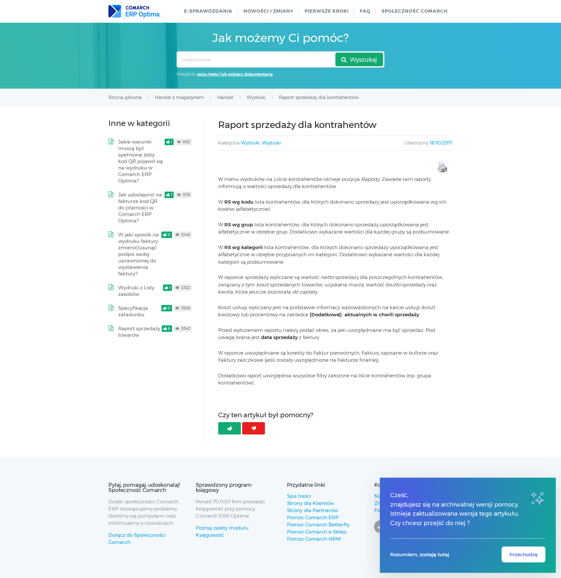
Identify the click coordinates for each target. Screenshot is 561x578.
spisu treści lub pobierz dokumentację (235, 74)
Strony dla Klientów (310, 503)
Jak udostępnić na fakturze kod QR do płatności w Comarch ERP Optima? (140, 208)
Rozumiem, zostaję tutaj (419, 554)
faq (365, 11)
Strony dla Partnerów (312, 510)
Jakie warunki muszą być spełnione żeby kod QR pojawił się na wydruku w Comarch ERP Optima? (140, 161)
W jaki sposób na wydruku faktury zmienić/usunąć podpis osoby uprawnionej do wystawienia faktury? (138, 254)
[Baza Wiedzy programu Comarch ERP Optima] (133, 11)
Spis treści (299, 496)
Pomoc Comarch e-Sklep (316, 532)
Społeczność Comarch (414, 11)
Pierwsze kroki (327, 11)
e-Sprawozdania (208, 11)
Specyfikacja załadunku (133, 311)
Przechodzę (523, 554)
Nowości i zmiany (268, 11)
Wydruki (250, 143)
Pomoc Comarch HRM (314, 539)
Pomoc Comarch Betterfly (318, 524)
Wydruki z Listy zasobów (136, 290)
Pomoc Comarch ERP (313, 517)
